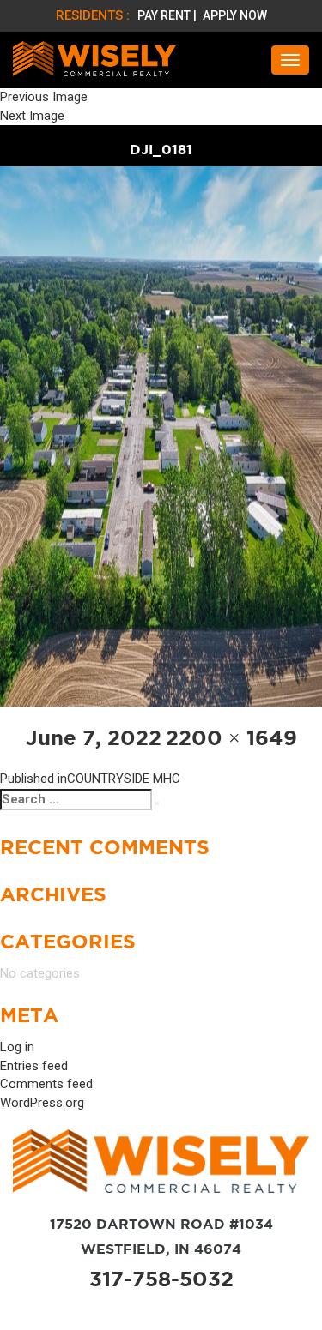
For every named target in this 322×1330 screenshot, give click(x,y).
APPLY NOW (235, 15)
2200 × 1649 (231, 737)
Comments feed (46, 1084)
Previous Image (44, 97)
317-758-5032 (161, 1279)
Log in (17, 1047)
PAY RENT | (168, 15)
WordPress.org (42, 1102)
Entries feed (34, 1066)
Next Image (32, 115)
